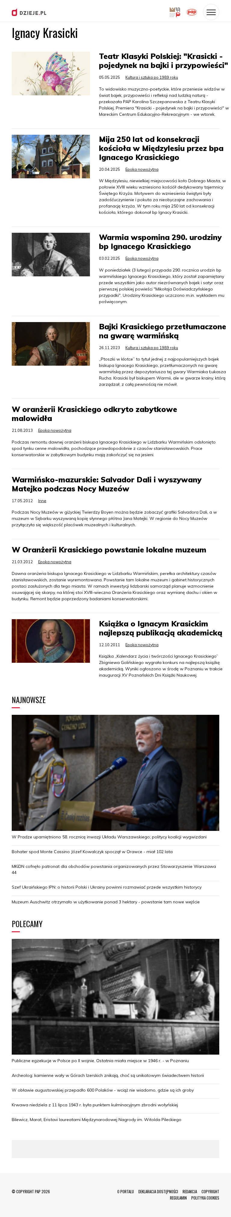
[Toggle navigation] (211, 12)
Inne (42, 500)
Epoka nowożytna (142, 169)
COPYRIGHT (210, 1191)
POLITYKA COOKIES (205, 1198)
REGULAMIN (178, 1198)
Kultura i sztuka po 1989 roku (151, 77)
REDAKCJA (190, 1191)
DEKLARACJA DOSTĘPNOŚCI (158, 1191)
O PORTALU (125, 1191)
